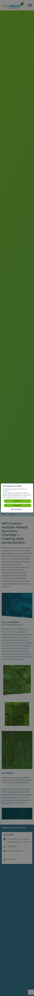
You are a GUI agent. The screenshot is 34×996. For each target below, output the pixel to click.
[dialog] (17, 498)
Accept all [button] (17, 501)
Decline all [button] (17, 505)
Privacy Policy (23, 497)
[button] (17, 509)
